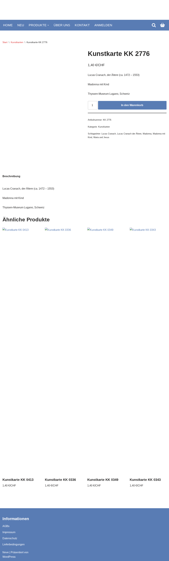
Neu (20, 25)
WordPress (9, 556)
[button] (48, 25)
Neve (5, 552)
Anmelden (103, 25)
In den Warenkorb (132, 105)
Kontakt (82, 25)
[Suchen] (154, 25)
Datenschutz (9, 538)
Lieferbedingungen (13, 544)
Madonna (147, 133)
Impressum (8, 532)
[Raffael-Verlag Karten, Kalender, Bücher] (84, 10)
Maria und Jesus (101, 137)
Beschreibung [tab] (11, 176)
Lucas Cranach (108, 133)
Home (8, 25)
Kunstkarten (17, 42)
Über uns (62, 25)
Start (4, 42)
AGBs (5, 526)
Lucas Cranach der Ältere (129, 133)
